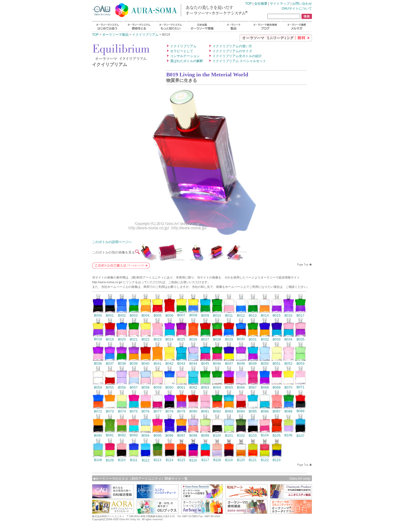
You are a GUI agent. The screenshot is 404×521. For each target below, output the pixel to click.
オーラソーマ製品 (233, 26)
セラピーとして (181, 51)
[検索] (306, 16)
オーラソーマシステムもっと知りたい (170, 26)
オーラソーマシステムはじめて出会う (107, 26)
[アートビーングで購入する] (121, 267)
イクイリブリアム (145, 35)
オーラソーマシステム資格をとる (138, 26)
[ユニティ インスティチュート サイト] (157, 497)
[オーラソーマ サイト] (246, 512)
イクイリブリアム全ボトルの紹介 (237, 56)
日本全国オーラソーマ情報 (202, 26)
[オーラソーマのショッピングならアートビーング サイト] (202, 512)
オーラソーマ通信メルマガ (296, 26)
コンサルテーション (185, 56)
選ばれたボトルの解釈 (186, 61)
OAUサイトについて (297, 8)
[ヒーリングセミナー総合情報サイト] (113, 497)
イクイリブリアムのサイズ (232, 51)
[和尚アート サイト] (246, 497)
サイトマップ (280, 3)
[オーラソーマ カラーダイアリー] (291, 512)
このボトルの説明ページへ (112, 242)
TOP (160, 9)
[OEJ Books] (157, 512)
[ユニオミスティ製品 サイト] (291, 497)
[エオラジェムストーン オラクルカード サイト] (113, 512)
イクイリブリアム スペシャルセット (239, 61)
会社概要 (260, 3)
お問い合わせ (302, 3)
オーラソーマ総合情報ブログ (265, 26)
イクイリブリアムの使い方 (232, 46)
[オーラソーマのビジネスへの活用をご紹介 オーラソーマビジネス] (202, 497)
